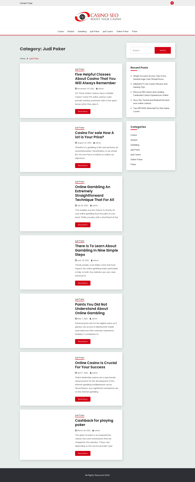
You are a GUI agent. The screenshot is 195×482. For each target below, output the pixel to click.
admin (101, 88)
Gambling (82, 31)
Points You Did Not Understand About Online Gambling (91, 308)
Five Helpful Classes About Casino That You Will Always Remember (95, 78)
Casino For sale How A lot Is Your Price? (94, 135)
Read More (83, 111)
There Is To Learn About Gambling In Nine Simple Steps (96, 250)
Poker (134, 31)
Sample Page (26, 3)
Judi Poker (94, 31)
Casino (61, 31)
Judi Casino (108, 31)
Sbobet (70, 31)
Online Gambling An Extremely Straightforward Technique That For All (94, 193)
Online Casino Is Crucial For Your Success (96, 365)
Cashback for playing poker (94, 422)
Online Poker (122, 31)
